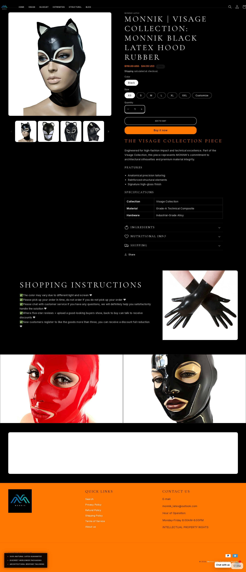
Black (131, 82)
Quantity (129, 102)
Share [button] (131, 254)
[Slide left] (11, 131)
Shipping (129, 71)
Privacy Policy (93, 504)
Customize (202, 95)
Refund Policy (93, 510)
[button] (230, 7)
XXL (184, 95)
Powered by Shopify (229, 562)
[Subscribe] (148, 462)
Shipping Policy (94, 515)
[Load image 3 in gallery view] (71, 131)
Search (89, 499)
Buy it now (161, 130)
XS (129, 95)
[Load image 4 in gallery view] (93, 131)
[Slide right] (108, 131)
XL (172, 95)
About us (90, 526)
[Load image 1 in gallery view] (25, 131)
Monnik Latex (213, 562)
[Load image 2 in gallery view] (48, 131)
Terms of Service (95, 521)
